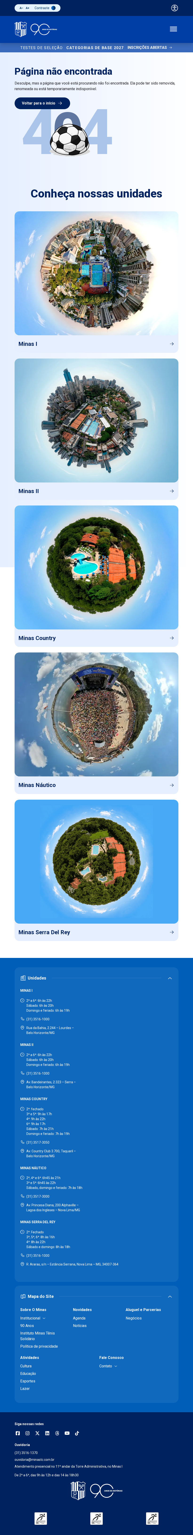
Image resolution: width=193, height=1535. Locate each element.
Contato (105, 1366)
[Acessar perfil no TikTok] (77, 1433)
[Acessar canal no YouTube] (67, 1433)
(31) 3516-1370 (26, 1453)
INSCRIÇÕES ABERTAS (147, 47)
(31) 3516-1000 (37, 1019)
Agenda (79, 1318)
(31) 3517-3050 (37, 1142)
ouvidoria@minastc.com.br (34, 1460)
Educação (28, 1373)
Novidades (82, 1309)
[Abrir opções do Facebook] (18, 1433)
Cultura (26, 1366)
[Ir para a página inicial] (36, 29)
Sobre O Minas (33, 1309)
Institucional (30, 1318)
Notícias (80, 1325)
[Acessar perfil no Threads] (57, 1433)
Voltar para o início (38, 103)
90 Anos (27, 1325)
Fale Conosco (111, 1357)
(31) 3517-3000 (37, 1196)
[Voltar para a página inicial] (96, 1490)
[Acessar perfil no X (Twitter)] (37, 1433)
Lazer (25, 1388)
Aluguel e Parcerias (143, 1309)
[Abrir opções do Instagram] (27, 1433)
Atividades (29, 1357)
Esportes (27, 1381)
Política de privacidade (39, 1346)
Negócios (134, 1318)
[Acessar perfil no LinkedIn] (47, 1433)
